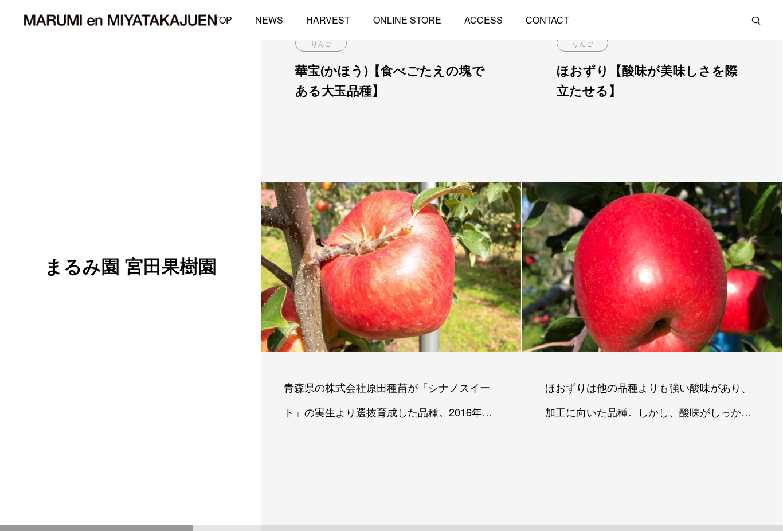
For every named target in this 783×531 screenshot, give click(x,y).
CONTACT (547, 19)
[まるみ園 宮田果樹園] (120, 20)
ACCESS (483, 19)
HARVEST (328, 19)
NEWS (269, 19)
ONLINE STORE (407, 19)
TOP (223, 19)
